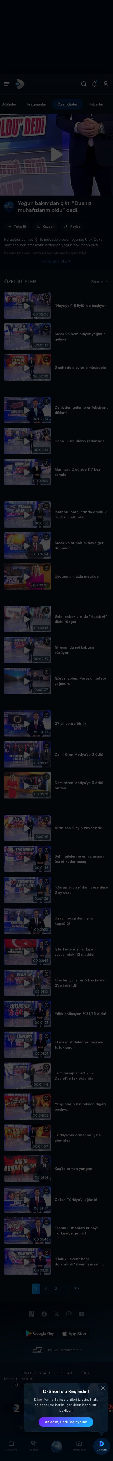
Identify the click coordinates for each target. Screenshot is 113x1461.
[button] (103, 1388)
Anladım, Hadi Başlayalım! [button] (66, 1422)
